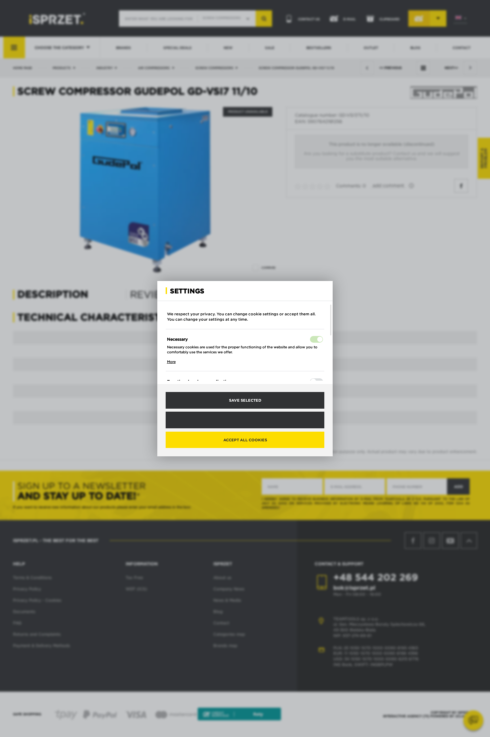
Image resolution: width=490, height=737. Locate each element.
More (171, 361)
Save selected (245, 400)
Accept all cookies (245, 439)
